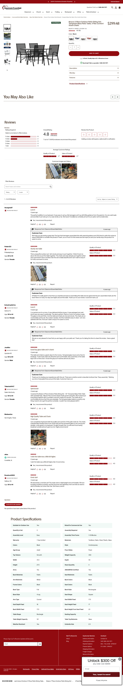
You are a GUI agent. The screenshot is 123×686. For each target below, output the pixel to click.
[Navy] (77, 38)
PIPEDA (78, 669)
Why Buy (72, 73)
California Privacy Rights (47, 669)
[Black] (71, 38)
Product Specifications (77, 83)
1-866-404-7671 (102, 7)
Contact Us (104, 638)
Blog (67, 641)
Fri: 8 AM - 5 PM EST (106, 646)
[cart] (119, 8)
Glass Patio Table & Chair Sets (36, 17)
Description (73, 68)
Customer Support (115, 1)
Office (79, 12)
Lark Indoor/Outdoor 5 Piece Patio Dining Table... (29, 681)
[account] (116, 7)
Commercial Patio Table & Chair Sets (20, 17)
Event (48, 12)
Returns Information (88, 654)
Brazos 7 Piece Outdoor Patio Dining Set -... (59, 681)
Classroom (27, 12)
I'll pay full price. (101, 680)
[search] (112, 7)
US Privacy (71, 669)
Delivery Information (88, 638)
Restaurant (68, 12)
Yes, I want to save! (101, 674)
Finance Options (87, 646)
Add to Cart (94, 53)
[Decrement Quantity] (70, 47)
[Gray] (95, 38)
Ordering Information (88, 641)
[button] (7, 28)
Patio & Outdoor (91, 12)
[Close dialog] (119, 659)
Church (38, 12)
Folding (57, 12)
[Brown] (83, 38)
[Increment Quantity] (78, 47)
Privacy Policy (35, 669)
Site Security (26, 669)
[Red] (89, 38)
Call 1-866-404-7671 (106, 641)
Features (72, 77)
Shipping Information (88, 649)
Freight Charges (87, 651)
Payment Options (87, 644)
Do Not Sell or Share (61, 669)
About (68, 638)
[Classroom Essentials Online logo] (12, 7)
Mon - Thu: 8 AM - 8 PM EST (108, 644)
